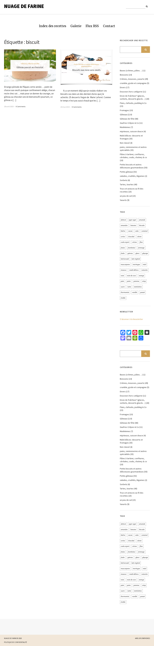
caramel (145, 231)
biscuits (142, 225)
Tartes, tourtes (126, 184)
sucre (123, 287)
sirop (144, 281)
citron (139, 237)
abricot (123, 220)
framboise (131, 248)
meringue (136, 264)
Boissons (124, 74)
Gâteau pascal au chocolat (30, 67)
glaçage (145, 253)
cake (137, 231)
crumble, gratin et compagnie (133, 83)
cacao (130, 231)
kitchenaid (125, 259)
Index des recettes (52, 26)
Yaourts (123, 200)
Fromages (124, 110)
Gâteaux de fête (33, 63)
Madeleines (125, 127)
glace (137, 253)
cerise (123, 237)
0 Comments (20, 106)
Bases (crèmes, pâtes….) (131, 70)
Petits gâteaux (126, 171)
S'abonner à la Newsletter (131, 319)
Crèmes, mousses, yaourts (132, 79)
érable (123, 298)
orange (141, 276)
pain (122, 281)
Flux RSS (92, 26)
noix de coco (131, 276)
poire (129, 281)
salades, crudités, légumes (132, 176)
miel (144, 264)
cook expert (125, 242)
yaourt (142, 292)
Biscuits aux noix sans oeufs (86, 69)
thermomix (125, 292)
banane (133, 225)
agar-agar (132, 220)
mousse (123, 270)
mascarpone (125, 264)
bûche (123, 231)
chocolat (131, 237)
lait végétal (136, 259)
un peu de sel (126, 196)
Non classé (125, 142)
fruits (123, 253)
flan (141, 242)
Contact (109, 26)
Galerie (75, 26)
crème (134, 242)
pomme (136, 281)
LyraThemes (145, 638)
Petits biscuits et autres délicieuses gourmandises (86, 65)
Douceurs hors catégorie (131, 91)
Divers (123, 87)
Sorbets (123, 180)
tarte (129, 287)
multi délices (134, 270)
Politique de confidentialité (15, 642)
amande (142, 220)
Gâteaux (24, 63)
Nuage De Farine (24, 6)
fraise (123, 248)
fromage (141, 248)
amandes (124, 225)
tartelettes (138, 287)
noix (122, 276)
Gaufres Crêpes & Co (129, 123)
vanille (134, 292)
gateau (130, 253)
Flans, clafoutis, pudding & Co (133, 103)
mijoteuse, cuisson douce (131, 131)
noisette (145, 270)
